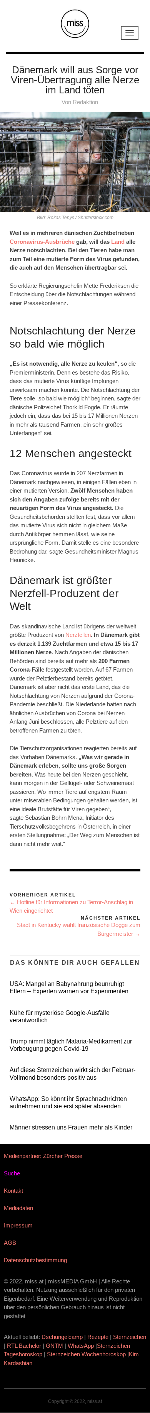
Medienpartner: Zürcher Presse (43, 1156)
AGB (10, 1242)
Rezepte (97, 1337)
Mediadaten (18, 1208)
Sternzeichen (129, 1337)
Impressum (18, 1225)
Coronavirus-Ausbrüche (42, 241)
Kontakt (13, 1190)
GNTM (54, 1345)
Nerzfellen (78, 634)
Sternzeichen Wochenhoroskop (86, 1354)
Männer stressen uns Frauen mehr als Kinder (71, 1127)
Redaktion (85, 102)
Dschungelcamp (62, 1337)
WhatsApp (81, 1345)
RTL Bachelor (24, 1345)
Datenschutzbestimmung (35, 1260)
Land (118, 241)
